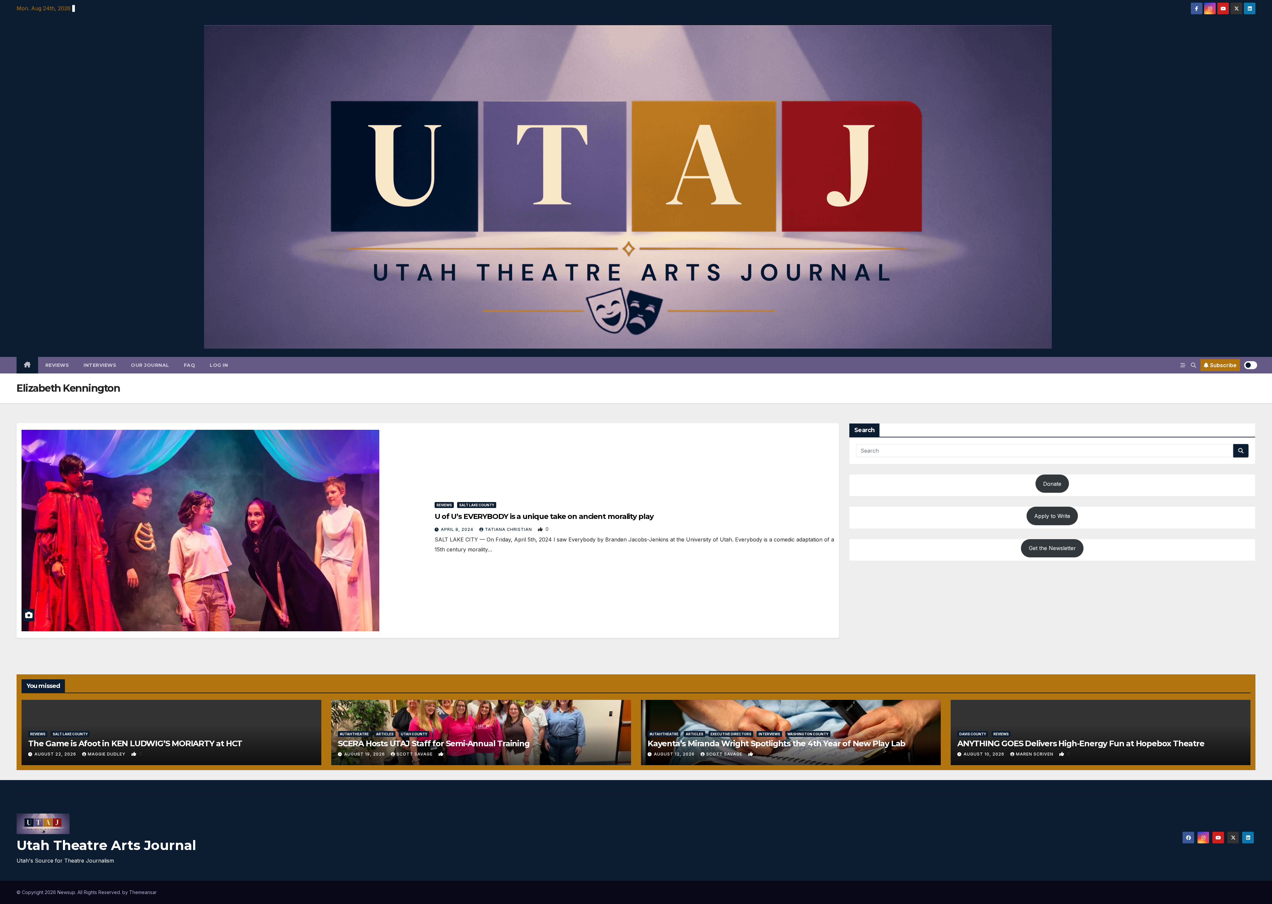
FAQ (189, 365)
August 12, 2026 (675, 754)
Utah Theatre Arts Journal (106, 845)
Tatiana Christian (509, 529)
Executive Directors (731, 734)
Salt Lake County (476, 505)
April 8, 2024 (458, 529)
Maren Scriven (1035, 754)
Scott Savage (415, 754)
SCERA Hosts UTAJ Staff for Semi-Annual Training (434, 743)
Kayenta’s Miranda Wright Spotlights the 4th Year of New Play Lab (776, 743)
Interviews (99, 365)
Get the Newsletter (1052, 548)
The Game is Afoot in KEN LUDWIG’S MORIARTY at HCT (135, 743)
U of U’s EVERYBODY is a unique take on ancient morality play (544, 516)
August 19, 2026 (365, 754)
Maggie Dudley (107, 754)
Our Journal (150, 365)
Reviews (57, 365)
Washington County (807, 734)
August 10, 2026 (985, 754)
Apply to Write (1052, 516)
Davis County (972, 734)
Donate (1052, 483)
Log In (219, 365)
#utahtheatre (354, 734)
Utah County (414, 734)
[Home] (27, 365)
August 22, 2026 (56, 754)
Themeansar (143, 892)
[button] (1193, 365)
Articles (385, 734)
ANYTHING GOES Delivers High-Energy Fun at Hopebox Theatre (1080, 743)
